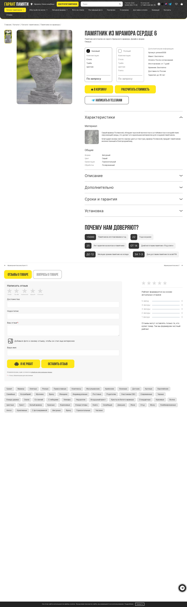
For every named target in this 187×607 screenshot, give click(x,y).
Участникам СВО (128, 394)
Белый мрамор (36, 405)
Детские (135, 389)
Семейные (10, 394)
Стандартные (144, 400)
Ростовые (97, 394)
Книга (95, 405)
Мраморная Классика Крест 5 (17, 265)
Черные (160, 394)
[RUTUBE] (166, 4)
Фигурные (56, 410)
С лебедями (53, 400)
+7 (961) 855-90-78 (148, 5)
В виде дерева (12, 400)
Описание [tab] (94, 175)
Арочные (148, 389)
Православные (60, 389)
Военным (123, 389)
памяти (16, 4)
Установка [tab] (94, 211)
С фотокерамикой (39, 410)
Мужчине (40, 394)
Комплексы (76, 389)
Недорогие (80, 400)
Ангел (8, 410)
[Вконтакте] (159, 4)
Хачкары (67, 400)
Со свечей (39, 400)
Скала (26, 400)
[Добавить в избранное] (70, 31)
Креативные (22, 410)
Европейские (162, 389)
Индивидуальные (80, 394)
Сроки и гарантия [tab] (101, 199)
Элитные (33, 389)
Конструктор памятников (67, 4)
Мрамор (21, 389)
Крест (21, 405)
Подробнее (129, 604)
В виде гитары (81, 405)
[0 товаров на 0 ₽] (182, 4)
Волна (172, 400)
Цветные (10, 405)
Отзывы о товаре (18, 274)
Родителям (111, 394)
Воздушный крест (98, 400)
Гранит (9, 389)
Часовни (99, 410)
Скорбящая (107, 405)
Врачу (51, 394)
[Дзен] (162, 4)
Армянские (109, 389)
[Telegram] (169, 4)
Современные (146, 394)
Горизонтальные (83, 410)
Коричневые (65, 405)
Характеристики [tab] (100, 117)
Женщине (63, 394)
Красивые (160, 400)
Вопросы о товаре (47, 274)
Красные (51, 405)
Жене (133, 405)
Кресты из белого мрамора (122, 400)
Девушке (121, 405)
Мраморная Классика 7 (171, 265)
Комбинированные (168, 405)
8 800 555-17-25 (131, 5)
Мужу (152, 405)
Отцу (142, 405)
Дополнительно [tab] (99, 187)
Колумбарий (25, 394)
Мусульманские (93, 389)
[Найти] (120, 4)
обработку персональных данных (41, 372)
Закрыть (140, 604)
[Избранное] (176, 4)
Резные (45, 389)
